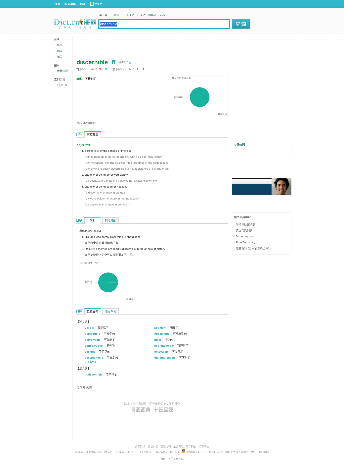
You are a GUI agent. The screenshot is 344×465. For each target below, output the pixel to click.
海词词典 (96, 451)
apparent (160, 327)
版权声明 (153, 446)
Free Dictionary (245, 242)
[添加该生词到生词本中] (113, 62)
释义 (60, 44)
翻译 (82, 4)
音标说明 (62, 70)
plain (158, 339)
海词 (57, 4)
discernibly (89, 122)
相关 (60, 56)
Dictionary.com (245, 236)
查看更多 (92, 362)
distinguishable (165, 357)
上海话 (130, 15)
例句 (60, 50)
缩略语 (152, 15)
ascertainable (94, 357)
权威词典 (70, 4)
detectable (161, 351)
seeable (90, 351)
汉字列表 (191, 446)
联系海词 (165, 446)
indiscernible (94, 374)
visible (90, 327)
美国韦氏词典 (244, 230)
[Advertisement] (148, 45)
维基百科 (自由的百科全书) (252, 248)
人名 (162, 15)
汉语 (117, 15)
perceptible (93, 333)
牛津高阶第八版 (245, 224)
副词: (79, 122)
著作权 (156, 403)
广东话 (141, 15)
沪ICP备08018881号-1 (166, 451)
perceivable (93, 339)
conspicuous (94, 345)
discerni (62, 85)
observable (162, 333)
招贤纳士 (204, 446)
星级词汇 (178, 446)
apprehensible (164, 345)
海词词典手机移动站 (172, 458)
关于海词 (140, 446)
